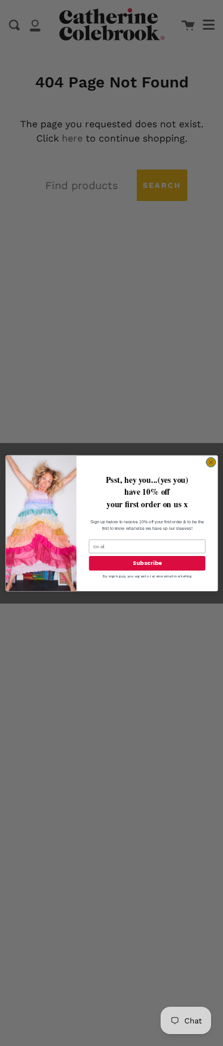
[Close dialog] (210, 462)
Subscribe (147, 563)
